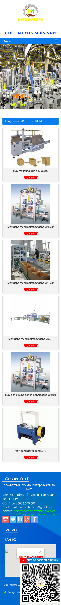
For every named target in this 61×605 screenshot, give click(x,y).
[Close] (40, 552)
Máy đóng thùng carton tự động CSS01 (30, 338)
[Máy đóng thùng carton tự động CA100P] (30, 260)
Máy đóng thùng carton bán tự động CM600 (30, 394)
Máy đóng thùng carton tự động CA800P (30, 226)
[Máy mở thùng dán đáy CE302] (30, 148)
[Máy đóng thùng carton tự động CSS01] (30, 316)
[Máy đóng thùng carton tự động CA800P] (30, 204)
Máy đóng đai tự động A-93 (30, 450)
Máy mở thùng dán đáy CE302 (30, 170)
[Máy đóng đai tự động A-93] (30, 428)
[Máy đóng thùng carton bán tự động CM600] (30, 372)
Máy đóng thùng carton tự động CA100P (30, 282)
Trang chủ (11, 120)
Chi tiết (31, 177)
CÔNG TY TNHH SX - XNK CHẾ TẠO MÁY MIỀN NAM (29, 486)
